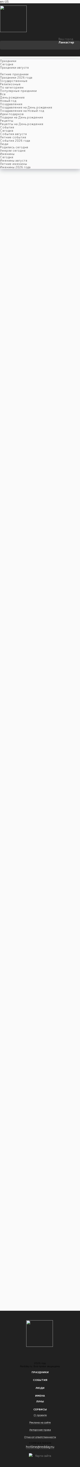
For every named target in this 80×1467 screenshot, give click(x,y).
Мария (37, 243)
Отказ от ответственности (40, 1437)
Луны (40, 1401)
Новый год (8, 100)
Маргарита (23, 243)
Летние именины (13, 164)
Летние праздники (14, 74)
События (40, 1380)
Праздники (40, 1372)
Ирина (10, 243)
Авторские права (40, 1429)
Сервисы (40, 1409)
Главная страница (11, 254)
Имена (40, 1395)
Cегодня (6, 64)
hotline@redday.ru (40, 1447)
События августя (13, 134)
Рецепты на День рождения (21, 124)
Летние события (13, 137)
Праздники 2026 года (16, 77)
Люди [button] (4, 144)
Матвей (29, 233)
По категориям (12, 87)
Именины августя (13, 160)
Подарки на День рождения (21, 117)
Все (3, 94)
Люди (40, 1388)
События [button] (7, 127)
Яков (7, 236)
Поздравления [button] (11, 104)
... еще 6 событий (11, 1289)
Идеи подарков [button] (12, 114)
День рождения (12, 97)
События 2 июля (16, 258)
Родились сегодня (14, 147)
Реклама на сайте (40, 1422)
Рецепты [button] (6, 120)
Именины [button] (7, 154)
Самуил (51, 233)
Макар (18, 233)
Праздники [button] (8, 61)
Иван (9, 233)
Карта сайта (43, 1455)
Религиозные (10, 84)
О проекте (40, 1415)
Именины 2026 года (15, 167)
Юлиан (63, 233)
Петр (40, 233)
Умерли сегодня (13, 150)
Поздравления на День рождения (26, 107)
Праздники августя (14, 67)
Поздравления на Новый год (22, 110)
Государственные (14, 81)
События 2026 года (15, 140)
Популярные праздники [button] (18, 91)
